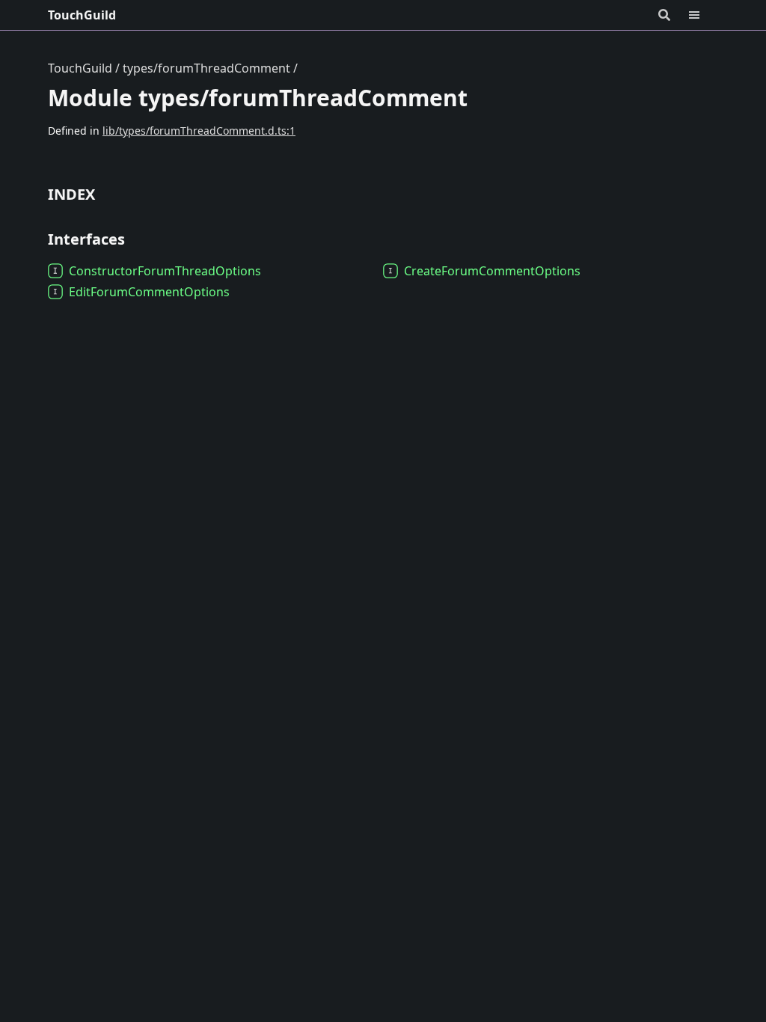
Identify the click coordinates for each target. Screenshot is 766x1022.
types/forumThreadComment (206, 68)
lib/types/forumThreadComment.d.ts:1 (198, 130)
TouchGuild (82, 15)
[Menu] (703, 15)
